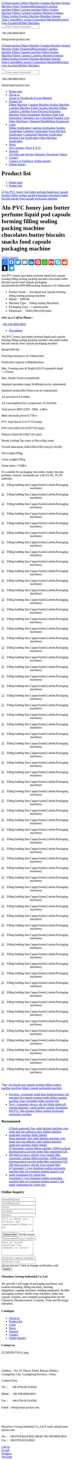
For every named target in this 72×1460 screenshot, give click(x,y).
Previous (39, 1098)
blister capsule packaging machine (42, 1088)
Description (15, 330)
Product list (15, 185)
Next (38, 1109)
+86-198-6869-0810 (13, 324)
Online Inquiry (10, 257)
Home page (15, 91)
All (11, 147)
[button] (30, 1265)
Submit (7, 1269)
